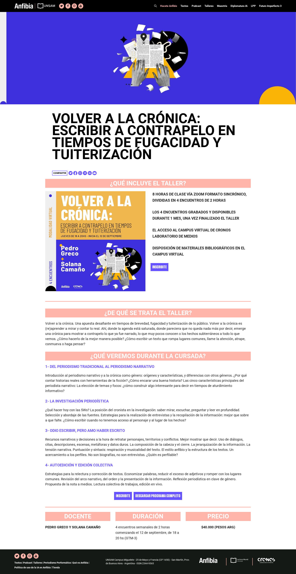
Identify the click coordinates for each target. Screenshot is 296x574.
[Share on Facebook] (75, 173)
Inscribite (159, 267)
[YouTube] (80, 6)
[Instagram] (74, 6)
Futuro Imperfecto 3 (270, 6)
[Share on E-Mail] (94, 173)
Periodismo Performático (57, 562)
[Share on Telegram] (85, 173)
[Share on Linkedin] (90, 173)
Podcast (196, 6)
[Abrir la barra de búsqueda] (155, 6)
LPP (253, 6)
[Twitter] (61, 6)
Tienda (56, 567)
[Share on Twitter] (71, 173)
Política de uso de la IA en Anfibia (32, 567)
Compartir (59, 173)
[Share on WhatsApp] (80, 173)
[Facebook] (67, 6)
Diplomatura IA (239, 6)
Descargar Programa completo (157, 496)
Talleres (209, 6)
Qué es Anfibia (80, 562)
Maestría (222, 6)
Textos (184, 6)
